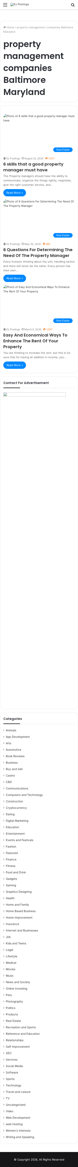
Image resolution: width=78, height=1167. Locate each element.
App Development (18, 736)
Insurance (12, 924)
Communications (17, 788)
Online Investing (16, 988)
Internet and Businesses (22, 930)
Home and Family (17, 904)
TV (8, 1098)
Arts (8, 743)
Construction (14, 801)
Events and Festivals (19, 840)
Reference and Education (23, 1033)
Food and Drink (16, 872)
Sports (10, 1079)
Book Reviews (15, 756)
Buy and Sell (14, 769)
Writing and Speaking (20, 1137)
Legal (9, 949)
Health (10, 898)
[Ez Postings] (19, 4)
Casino (10, 775)
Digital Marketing (17, 820)
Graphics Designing (19, 891)
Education (12, 827)
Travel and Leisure (18, 1091)
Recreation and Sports (21, 1027)
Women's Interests (18, 1130)
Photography (14, 1001)
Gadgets (11, 878)
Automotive (13, 749)
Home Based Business (21, 911)
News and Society (18, 982)
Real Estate (13, 1020)
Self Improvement (18, 1046)
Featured (12, 853)
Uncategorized (15, 1104)
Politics (10, 1008)
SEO (8, 1053)
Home (10, 27)
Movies (10, 969)
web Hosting (14, 1124)
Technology (13, 1085)
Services (11, 1059)
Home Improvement (19, 917)
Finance (11, 859)
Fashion (11, 846)
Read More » (14, 192)
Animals (11, 730)
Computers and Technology (24, 795)
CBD (9, 782)
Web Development (18, 1117)
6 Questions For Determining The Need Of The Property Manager (38, 252)
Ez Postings (13, 158)
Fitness (10, 866)
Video (9, 1111)
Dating (10, 814)
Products (12, 1014)
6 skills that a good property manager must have (33, 167)
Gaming (11, 885)
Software (12, 1072)
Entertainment (15, 833)
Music (10, 975)
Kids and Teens (16, 943)
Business (12, 762)
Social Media (14, 1066)
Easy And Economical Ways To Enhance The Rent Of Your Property (35, 341)
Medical (11, 962)
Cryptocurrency (16, 807)
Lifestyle (11, 956)
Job (8, 937)
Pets (9, 995)
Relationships (15, 1040)
